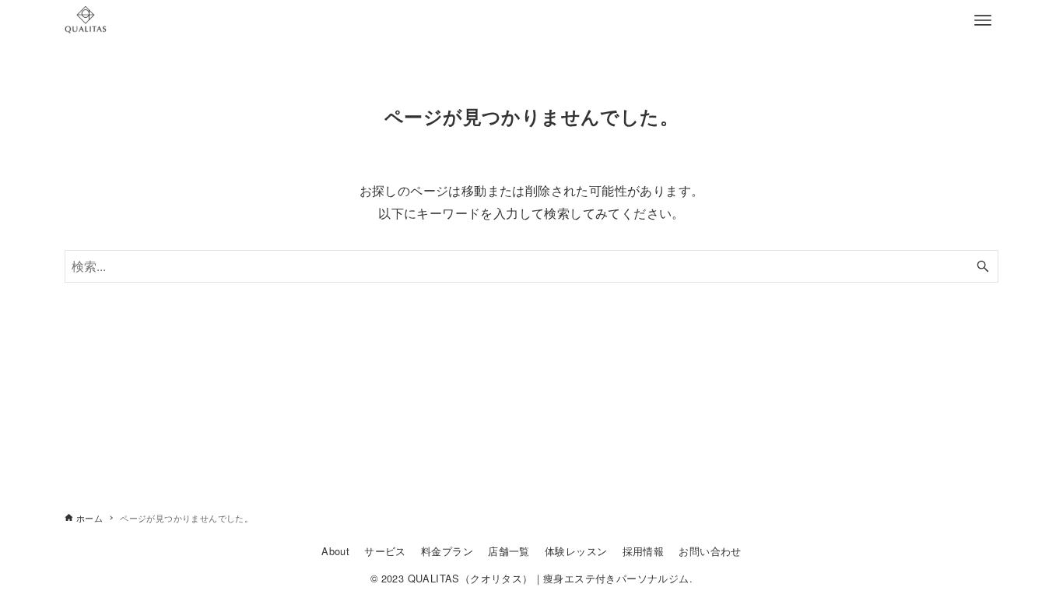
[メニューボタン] (982, 20)
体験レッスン (576, 550)
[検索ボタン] (982, 266)
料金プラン (447, 550)
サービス (385, 550)
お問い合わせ (710, 550)
